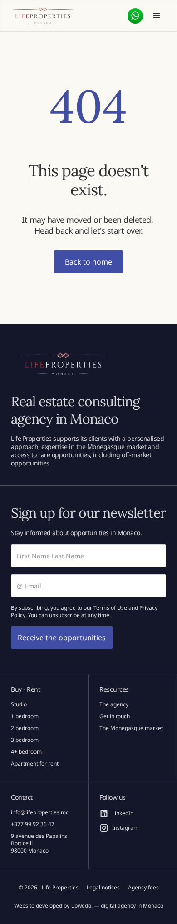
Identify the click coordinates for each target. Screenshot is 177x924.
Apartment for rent (35, 763)
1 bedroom (25, 716)
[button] (156, 16)
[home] (43, 16)
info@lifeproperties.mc (40, 812)
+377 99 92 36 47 (32, 824)
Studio (19, 704)
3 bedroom (25, 740)
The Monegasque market (131, 728)
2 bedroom (25, 728)
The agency (113, 704)
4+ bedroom (26, 752)
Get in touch (114, 716)
